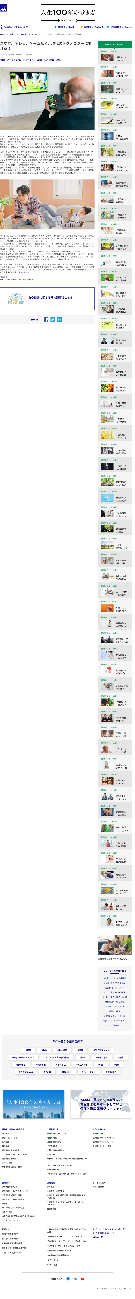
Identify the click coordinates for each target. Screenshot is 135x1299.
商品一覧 (5, 1133)
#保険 (58, 60)
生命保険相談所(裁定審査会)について (62, 1250)
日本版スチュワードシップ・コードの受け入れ (66, 1241)
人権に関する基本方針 (11, 1252)
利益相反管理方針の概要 (12, 1243)
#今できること (29, 60)
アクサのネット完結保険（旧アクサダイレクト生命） (67, 1173)
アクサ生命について (9, 1187)
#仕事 (105, 997)
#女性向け (114, 1025)
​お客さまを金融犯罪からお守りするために (18, 1216)
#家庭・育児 (115, 997)
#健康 (2, 60)
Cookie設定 (52, 1264)
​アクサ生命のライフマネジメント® (15, 1154)
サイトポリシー (53, 1260)
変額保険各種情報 (9, 1158)
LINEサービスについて (56, 1169)
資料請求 (5, 1146)
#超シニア (107, 1020)
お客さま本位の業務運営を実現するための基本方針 (66, 1230)
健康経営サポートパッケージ (104, 1137)
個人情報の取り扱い (10, 1238)
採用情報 (51, 1182)
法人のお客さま (99, 1129)
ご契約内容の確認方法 (55, 1150)
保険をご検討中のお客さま (13, 1129)
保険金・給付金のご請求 (56, 1133)
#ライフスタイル (14, 60)
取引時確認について (10, 1233)
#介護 (124, 997)
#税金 (111, 1011)
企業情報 (5, 1182)
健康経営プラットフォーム (103, 1142)
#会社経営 (121, 978)
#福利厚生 (109, 1006)
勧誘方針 (5, 1229)
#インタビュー (120, 1020)
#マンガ (122, 1016)
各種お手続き (52, 1137)
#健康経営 (109, 1002)
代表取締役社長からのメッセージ (15, 1191)
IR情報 (4, 1203)
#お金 (112, 978)
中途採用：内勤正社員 (55, 1191)
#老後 (39, 60)
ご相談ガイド (7, 1142)
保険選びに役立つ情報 (10, 1150)
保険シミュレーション (10, 1137)
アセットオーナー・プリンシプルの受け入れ (65, 1236)
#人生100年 (49, 60)
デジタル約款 (7, 1162)
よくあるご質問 (99, 1182)
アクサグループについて (11, 1220)
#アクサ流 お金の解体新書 (115, 992)
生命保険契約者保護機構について (61, 1255)
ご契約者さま (52, 1129)
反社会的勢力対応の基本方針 (14, 1248)
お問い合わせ (98, 1186)
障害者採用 (51, 1208)
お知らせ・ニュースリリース (13, 1199)
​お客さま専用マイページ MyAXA (59, 1165)
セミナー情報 (7, 1212)
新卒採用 (50, 1187)
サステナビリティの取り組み (13, 1207)
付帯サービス (52, 1154)
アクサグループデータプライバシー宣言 (63, 1246)
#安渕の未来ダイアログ (114, 987)
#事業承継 (120, 1002)
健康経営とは (98, 1133)
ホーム (3, 34)
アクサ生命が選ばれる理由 (12, 1167)
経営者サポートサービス (102, 1146)
